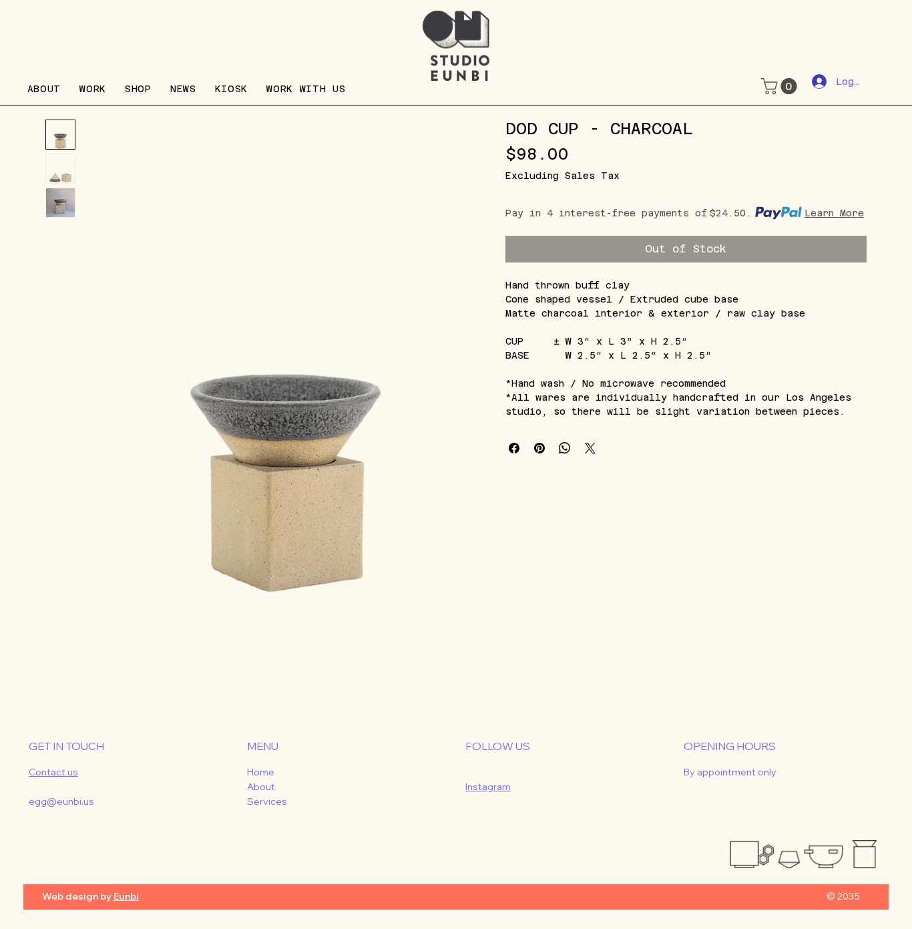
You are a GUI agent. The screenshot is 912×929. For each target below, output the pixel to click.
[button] (781, 86)
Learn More (834, 213)
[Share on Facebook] (514, 448)
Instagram (488, 787)
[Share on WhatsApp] (565, 448)
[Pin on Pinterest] (539, 448)
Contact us (53, 772)
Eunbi (126, 896)
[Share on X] (590, 448)
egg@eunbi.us (61, 801)
